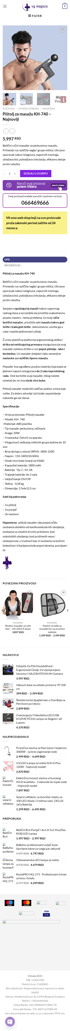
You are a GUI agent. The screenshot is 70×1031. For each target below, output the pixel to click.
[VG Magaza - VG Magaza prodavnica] (35, 6)
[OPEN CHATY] (10, 1022)
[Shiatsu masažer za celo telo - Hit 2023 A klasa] (18, 604)
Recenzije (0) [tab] (12, 265)
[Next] (61, 57)
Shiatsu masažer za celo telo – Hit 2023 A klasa (18, 627)
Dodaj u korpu (36, 173)
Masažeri (48, 108)
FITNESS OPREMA (28, 108)
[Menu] (5, 6)
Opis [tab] (7, 259)
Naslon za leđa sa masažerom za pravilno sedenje (52, 628)
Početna (9, 108)
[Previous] (8, 57)
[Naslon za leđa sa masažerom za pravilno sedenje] (52, 604)
